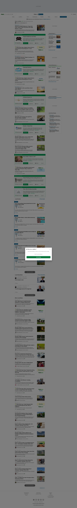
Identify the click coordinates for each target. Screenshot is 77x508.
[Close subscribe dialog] (50, 249)
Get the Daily (38, 257)
